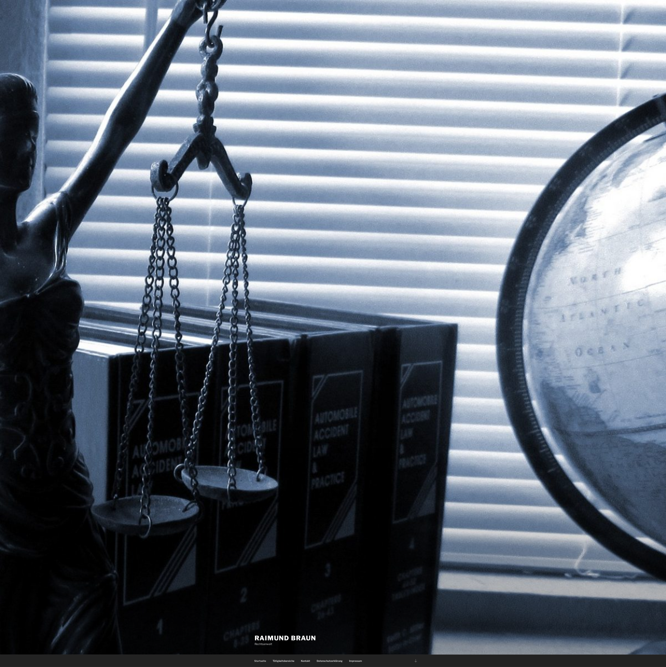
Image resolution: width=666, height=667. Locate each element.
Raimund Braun (285, 638)
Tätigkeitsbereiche (283, 660)
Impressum (355, 660)
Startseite (260, 660)
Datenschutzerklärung (330, 660)
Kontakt (305, 660)
